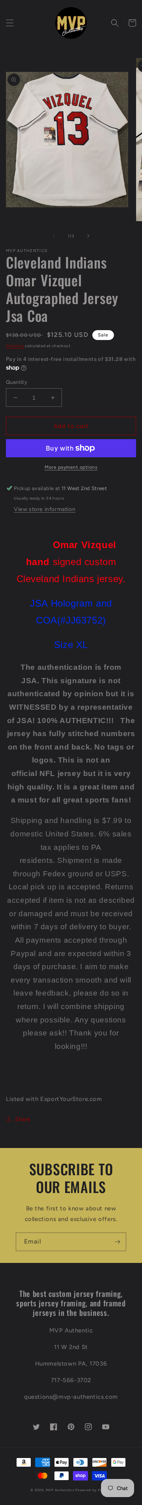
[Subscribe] (117, 1242)
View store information (44, 509)
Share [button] (23, 1119)
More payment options (71, 467)
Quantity (16, 382)
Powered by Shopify (93, 1490)
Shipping (15, 345)
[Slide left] (53, 235)
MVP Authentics (60, 1490)
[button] (10, 23)
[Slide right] (88, 235)
